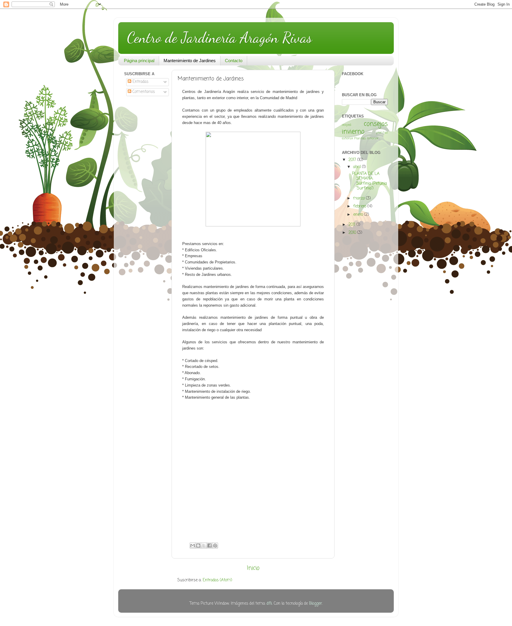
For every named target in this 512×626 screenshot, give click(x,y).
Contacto (233, 60)
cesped (346, 125)
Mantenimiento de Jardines (190, 60)
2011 (352, 225)
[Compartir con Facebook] (209, 545)
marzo (359, 198)
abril (357, 167)
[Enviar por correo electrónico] (193, 545)
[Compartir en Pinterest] (215, 545)
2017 (352, 160)
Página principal (139, 60)
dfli (269, 604)
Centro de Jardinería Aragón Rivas (219, 37)
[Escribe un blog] (198, 545)
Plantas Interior (366, 138)
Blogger (315, 604)
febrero (360, 206)
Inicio (253, 568)
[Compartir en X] (204, 545)
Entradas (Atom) (217, 580)
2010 (352, 233)
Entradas (139, 82)
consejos (376, 124)
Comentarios (143, 92)
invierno (353, 132)
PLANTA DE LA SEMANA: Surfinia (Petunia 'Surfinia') (369, 181)
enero (358, 215)
